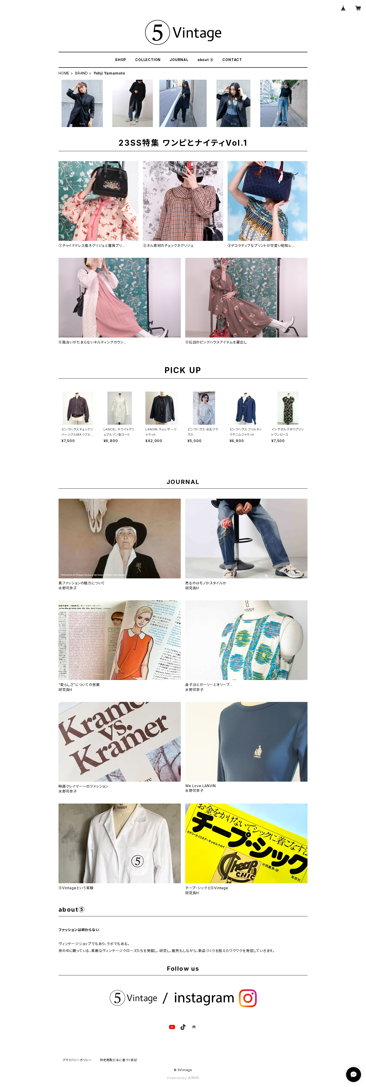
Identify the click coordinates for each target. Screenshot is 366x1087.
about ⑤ (205, 60)
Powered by (177, 1078)
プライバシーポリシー (77, 1060)
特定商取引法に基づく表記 (118, 1060)
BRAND (81, 73)
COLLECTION (148, 60)
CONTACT (232, 60)
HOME (64, 73)
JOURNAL (179, 60)
